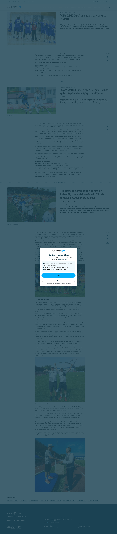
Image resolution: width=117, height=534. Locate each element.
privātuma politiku (62, 259)
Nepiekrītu (58, 280)
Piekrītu (58, 275)
